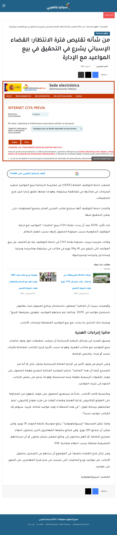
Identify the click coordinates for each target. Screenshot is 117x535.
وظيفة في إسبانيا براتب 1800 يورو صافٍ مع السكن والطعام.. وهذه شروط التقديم (23, 281)
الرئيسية (104, 27)
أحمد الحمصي (102, 67)
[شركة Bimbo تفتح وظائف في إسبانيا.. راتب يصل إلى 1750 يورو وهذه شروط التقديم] (101, 278)
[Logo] (58, 6)
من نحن (31, 525)
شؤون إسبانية (92, 27)
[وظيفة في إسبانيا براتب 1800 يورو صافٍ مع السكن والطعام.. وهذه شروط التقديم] (48, 277)
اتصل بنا (40, 525)
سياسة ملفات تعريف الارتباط (58, 525)
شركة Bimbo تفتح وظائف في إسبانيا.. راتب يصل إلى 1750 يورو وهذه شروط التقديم (76, 281)
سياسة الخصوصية (81, 525)
